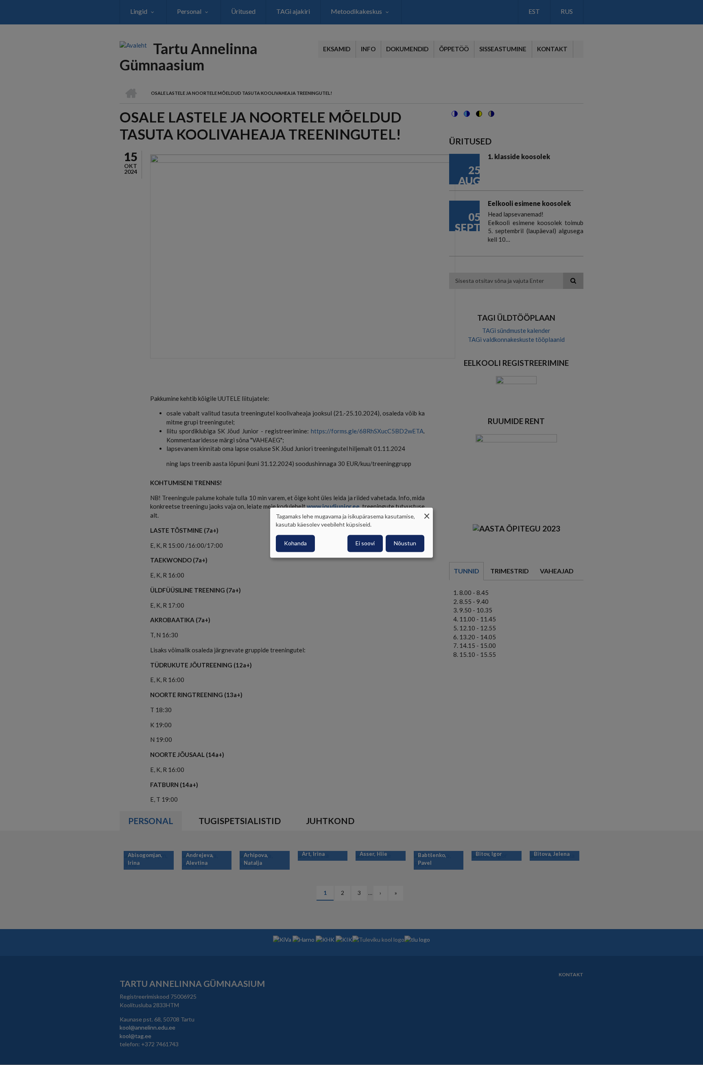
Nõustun (405, 543)
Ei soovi (365, 543)
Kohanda (295, 543)
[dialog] (351, 532)
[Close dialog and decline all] (427, 512)
